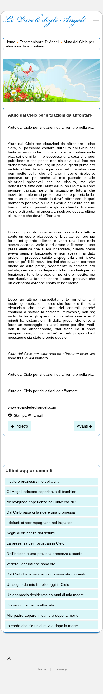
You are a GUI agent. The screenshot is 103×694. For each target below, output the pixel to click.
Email (37, 415)
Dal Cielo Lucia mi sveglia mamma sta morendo (46, 574)
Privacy (61, 669)
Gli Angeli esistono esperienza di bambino (41, 491)
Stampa (20, 415)
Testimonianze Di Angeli (39, 42)
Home (10, 42)
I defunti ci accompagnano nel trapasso (39, 522)
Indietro (21, 426)
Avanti (83, 426)
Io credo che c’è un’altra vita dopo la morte (42, 626)
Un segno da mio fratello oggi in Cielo (38, 584)
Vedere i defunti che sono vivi (31, 564)
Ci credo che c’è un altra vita (30, 605)
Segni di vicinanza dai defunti (31, 533)
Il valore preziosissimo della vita (33, 481)
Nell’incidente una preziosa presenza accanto (44, 553)
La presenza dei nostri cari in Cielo (35, 543)
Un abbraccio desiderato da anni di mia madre (45, 595)
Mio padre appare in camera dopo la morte (42, 615)
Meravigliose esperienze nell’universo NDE (42, 502)
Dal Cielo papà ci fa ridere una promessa (41, 512)
